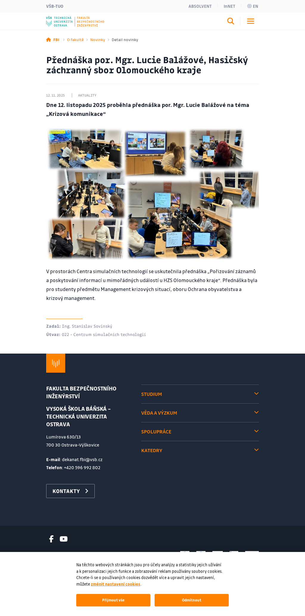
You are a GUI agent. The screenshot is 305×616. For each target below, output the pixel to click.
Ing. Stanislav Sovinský (87, 326)
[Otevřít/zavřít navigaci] (250, 21)
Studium (151, 394)
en (255, 6)
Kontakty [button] (66, 491)
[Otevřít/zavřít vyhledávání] (230, 22)
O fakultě (75, 39)
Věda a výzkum (159, 413)
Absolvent (200, 6)
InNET (229, 6)
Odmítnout (191, 600)
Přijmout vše (113, 600)
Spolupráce (156, 431)
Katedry (151, 450)
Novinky (97, 39)
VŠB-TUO (54, 6)
